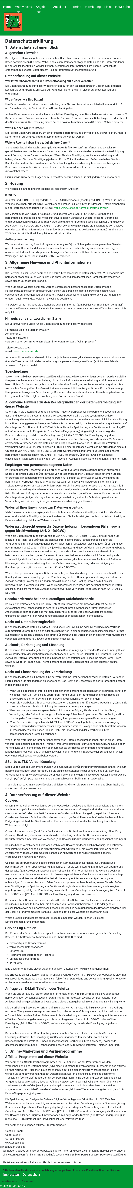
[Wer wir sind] (17, 12)
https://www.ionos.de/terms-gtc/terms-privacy (81, 207)
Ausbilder (59, 7)
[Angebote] (38, 12)
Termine (75, 7)
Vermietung (93, 7)
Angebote (42, 7)
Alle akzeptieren (9, 1181)
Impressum (66, 1186)
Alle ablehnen (28, 1181)
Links (108, 7)
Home (7, 7)
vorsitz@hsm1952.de (26, 351)
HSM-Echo (122, 7)
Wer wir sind (23, 7)
